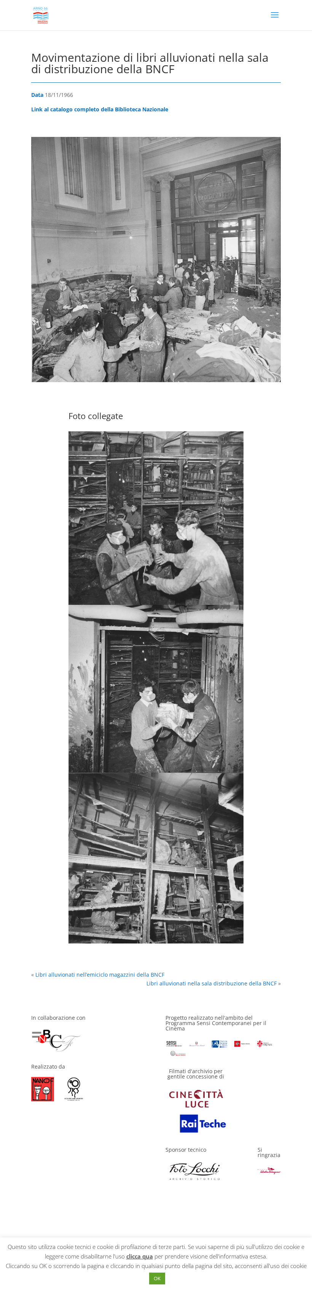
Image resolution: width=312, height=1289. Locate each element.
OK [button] (157, 1278)
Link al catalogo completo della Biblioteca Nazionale (99, 109)
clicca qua (139, 1256)
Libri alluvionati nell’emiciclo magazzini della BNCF (99, 974)
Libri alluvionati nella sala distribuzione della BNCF (211, 983)
